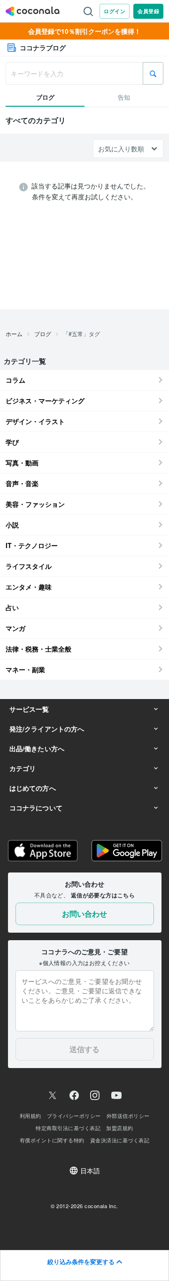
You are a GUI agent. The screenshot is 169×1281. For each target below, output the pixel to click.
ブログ (42, 334)
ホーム (14, 334)
